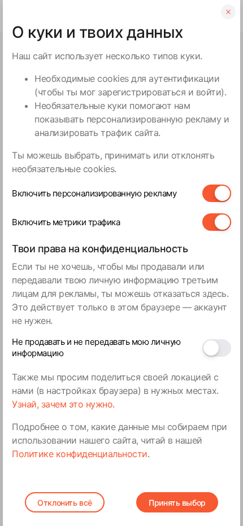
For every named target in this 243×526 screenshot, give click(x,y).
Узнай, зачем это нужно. (63, 404)
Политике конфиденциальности (79, 453)
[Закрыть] (228, 12)
